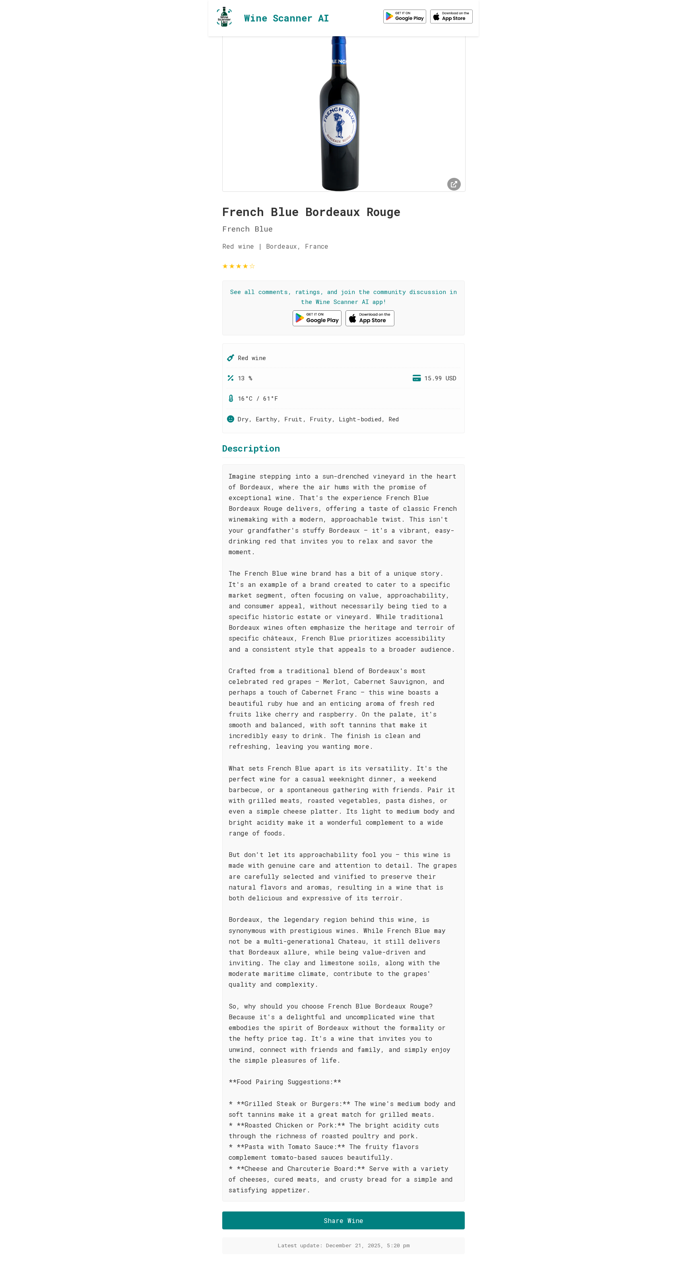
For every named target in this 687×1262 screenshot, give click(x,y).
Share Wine (343, 1220)
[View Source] (454, 184)
